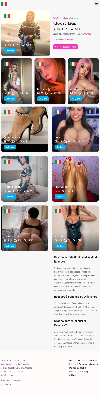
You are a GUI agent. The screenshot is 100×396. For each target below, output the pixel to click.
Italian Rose (11, 236)
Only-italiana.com (9, 364)
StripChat (87, 34)
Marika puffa (12, 186)
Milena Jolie (12, 137)
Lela (57, 137)
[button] (96, 3)
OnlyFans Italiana (60, 18)
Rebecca (9, 41)
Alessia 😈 (11, 89)
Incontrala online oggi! (63, 39)
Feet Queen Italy (65, 186)
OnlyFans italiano (75, 303)
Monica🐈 (44, 89)
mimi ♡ (75, 89)
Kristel (59, 236)
